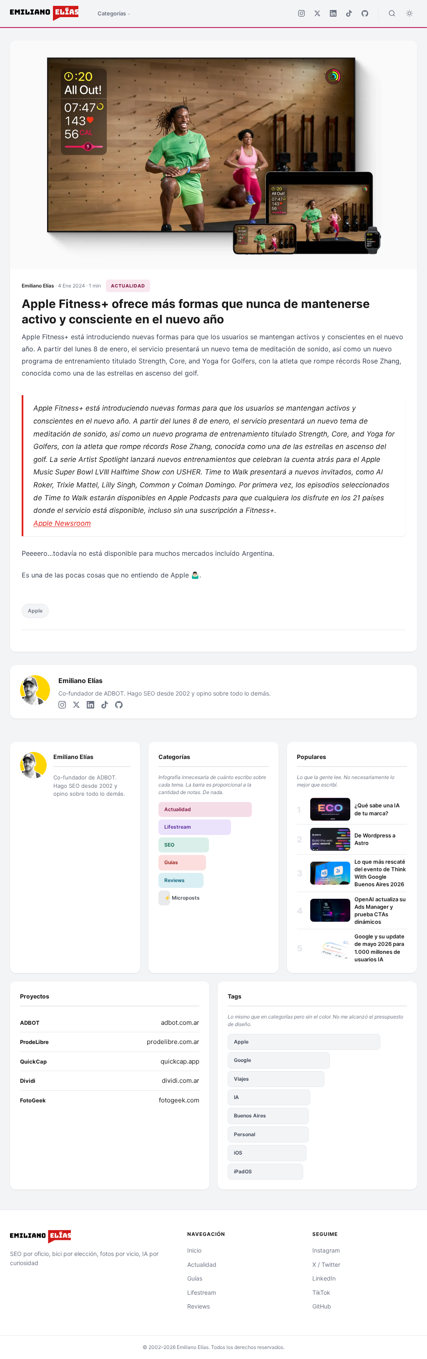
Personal (244, 1134)
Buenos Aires (250, 1115)
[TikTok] (349, 13)
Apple (35, 611)
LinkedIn (324, 1278)
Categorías (112, 13)
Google (242, 1060)
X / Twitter (326, 1264)
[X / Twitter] (317, 13)
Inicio (194, 1250)
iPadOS (243, 1171)
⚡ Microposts (167, 898)
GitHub (321, 1306)
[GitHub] (364, 13)
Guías (194, 1278)
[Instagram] (301, 13)
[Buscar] (391, 13)
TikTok (321, 1292)
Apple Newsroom (62, 523)
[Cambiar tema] (409, 13)
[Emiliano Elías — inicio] (88, 1236)
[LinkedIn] (333, 13)
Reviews (174, 880)
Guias (171, 862)
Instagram (326, 1250)
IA (236, 1097)
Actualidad (128, 286)
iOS (238, 1153)
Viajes (241, 1079)
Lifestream (177, 827)
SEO (169, 845)
